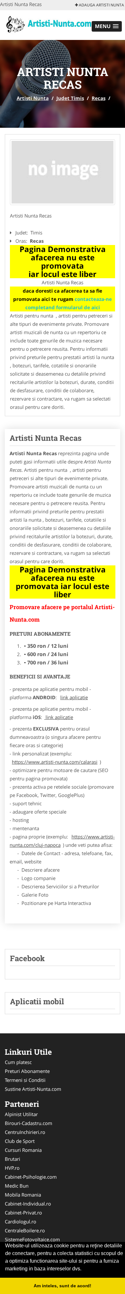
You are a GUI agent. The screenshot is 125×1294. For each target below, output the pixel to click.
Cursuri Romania (23, 1150)
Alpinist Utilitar (21, 1114)
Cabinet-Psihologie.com (31, 1177)
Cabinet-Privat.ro (23, 1212)
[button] (107, 26)
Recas (98, 98)
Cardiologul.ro (20, 1221)
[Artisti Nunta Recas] (62, 172)
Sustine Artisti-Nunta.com (33, 1089)
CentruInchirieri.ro (25, 1132)
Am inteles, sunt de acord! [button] (62, 1285)
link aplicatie (74, 697)
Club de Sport (20, 1141)
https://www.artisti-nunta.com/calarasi (54, 762)
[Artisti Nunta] (48, 24)
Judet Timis (70, 98)
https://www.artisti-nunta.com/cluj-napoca (62, 840)
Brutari (12, 1159)
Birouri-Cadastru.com (28, 1123)
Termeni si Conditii (25, 1080)
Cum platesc (18, 1062)
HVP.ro (12, 1168)
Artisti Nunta (33, 98)
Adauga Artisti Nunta (101, 5)
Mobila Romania (23, 1195)
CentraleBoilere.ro (25, 1230)
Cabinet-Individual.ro (28, 1203)
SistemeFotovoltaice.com (32, 1239)
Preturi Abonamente (27, 1071)
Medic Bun (17, 1186)
